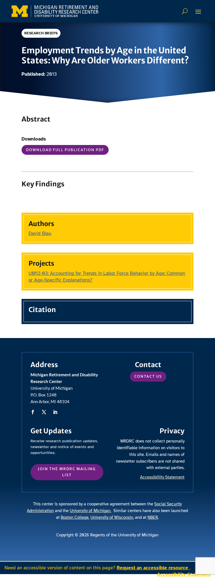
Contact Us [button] (148, 376)
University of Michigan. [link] (90, 510)
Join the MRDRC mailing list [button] (67, 472)
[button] (198, 11)
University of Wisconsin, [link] (112, 517)
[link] (55, 11)
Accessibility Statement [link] (184, 574)
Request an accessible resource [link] (153, 568)
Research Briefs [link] (41, 33)
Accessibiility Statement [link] (162, 477)
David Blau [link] (40, 233)
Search (185, 11)
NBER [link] (153, 517)
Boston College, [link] (75, 517)
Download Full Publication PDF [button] (65, 150)
